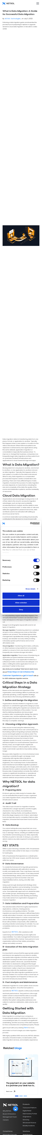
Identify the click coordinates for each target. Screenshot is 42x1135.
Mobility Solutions (29, 1126)
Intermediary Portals (30, 1114)
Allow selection (21, 603)
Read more (9, 1091)
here (26, 1027)
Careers (6, 1120)
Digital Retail (27, 1111)
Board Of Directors (9, 1114)
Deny (21, 609)
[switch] (36, 567)
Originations (27, 1117)
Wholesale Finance (29, 1123)
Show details (30, 589)
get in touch (28, 675)
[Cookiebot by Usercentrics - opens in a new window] (30, 523)
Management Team (10, 1117)
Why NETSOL (7, 1111)
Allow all (21, 596)
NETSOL (15, 932)
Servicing (26, 1120)
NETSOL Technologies (12, 19)
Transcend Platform (30, 1108)
